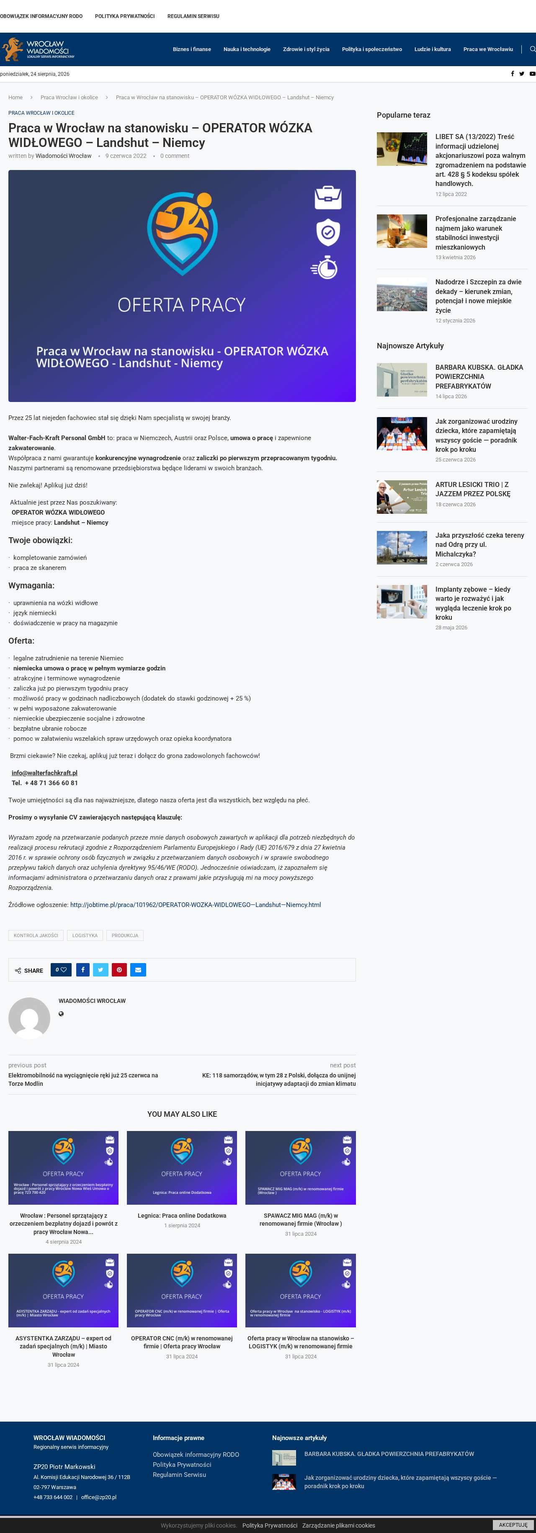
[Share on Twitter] (100, 969)
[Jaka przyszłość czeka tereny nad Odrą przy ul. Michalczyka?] (402, 547)
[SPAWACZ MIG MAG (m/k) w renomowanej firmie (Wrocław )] (300, 1167)
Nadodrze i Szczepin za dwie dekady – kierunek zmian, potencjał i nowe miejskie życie (479, 296)
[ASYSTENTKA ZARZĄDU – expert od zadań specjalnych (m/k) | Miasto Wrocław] (63, 1290)
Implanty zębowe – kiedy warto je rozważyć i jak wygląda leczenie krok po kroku (473, 603)
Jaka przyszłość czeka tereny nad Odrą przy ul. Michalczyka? (480, 544)
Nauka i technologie (247, 49)
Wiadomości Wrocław (64, 155)
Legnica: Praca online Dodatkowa (182, 1215)
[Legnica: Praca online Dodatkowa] (182, 1167)
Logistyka (85, 935)
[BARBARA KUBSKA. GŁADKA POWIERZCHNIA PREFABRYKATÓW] (402, 380)
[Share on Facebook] (83, 969)
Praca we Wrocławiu (488, 49)
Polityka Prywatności (125, 16)
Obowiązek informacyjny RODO (41, 16)
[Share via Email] (138, 969)
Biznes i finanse (192, 49)
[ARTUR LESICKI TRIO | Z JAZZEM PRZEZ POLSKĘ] (402, 497)
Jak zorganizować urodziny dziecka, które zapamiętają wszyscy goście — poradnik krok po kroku (477, 435)
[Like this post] (64, 969)
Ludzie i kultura (433, 49)
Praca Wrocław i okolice (69, 97)
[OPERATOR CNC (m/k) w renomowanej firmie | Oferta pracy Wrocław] (182, 1290)
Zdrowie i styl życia (306, 49)
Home (15, 97)
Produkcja (125, 935)
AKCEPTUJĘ (513, 1525)
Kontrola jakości (36, 935)
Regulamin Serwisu (193, 16)
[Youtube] (532, 74)
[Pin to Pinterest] (119, 969)
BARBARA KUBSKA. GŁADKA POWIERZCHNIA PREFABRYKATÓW (479, 376)
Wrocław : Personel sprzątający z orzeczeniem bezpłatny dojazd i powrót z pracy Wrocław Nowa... (64, 1223)
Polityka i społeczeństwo (372, 49)
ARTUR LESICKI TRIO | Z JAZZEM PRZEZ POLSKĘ (473, 489)
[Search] (533, 49)
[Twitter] (522, 74)
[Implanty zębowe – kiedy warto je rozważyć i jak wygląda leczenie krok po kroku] (402, 601)
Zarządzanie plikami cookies (338, 1525)
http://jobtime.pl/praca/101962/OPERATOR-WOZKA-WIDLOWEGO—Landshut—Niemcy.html (195, 905)
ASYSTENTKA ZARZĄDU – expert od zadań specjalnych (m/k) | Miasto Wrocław (63, 1346)
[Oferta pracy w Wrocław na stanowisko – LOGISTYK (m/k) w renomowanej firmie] (300, 1290)
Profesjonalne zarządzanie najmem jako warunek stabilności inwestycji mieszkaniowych (476, 233)
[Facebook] (512, 74)
